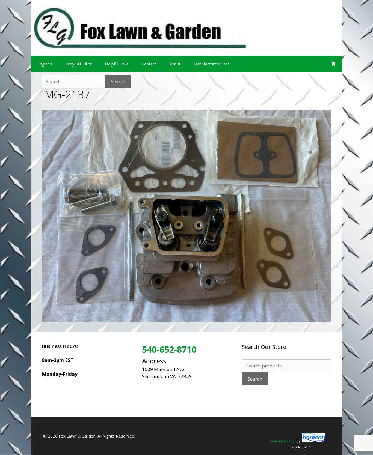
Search (255, 379)
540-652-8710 (169, 349)
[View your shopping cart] (333, 64)
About (174, 64)
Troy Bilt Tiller (78, 64)
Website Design (283, 441)
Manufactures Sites (212, 64)
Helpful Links (117, 64)
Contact (149, 64)
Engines (44, 64)
